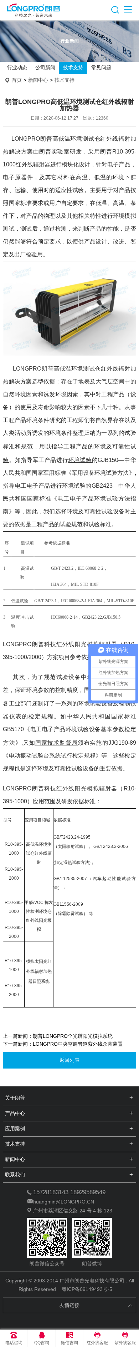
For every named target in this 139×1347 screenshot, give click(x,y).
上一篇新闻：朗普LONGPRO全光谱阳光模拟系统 (58, 1036)
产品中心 (15, 1113)
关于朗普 (15, 1098)
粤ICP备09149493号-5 (87, 1289)
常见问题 (101, 67)
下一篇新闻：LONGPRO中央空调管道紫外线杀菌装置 (63, 1044)
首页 (17, 80)
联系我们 (15, 1174)
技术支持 (73, 67)
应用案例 (15, 1128)
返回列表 (69, 1060)
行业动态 (17, 67)
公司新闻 (45, 67)
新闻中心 (38, 80)
